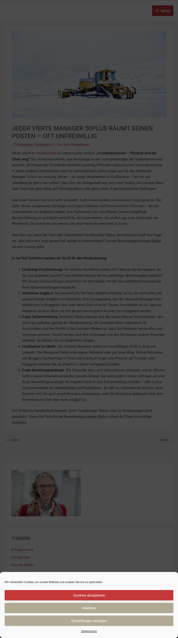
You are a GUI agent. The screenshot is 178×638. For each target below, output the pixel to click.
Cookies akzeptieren (89, 595)
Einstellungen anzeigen (89, 621)
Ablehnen (89, 608)
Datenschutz (89, 631)
